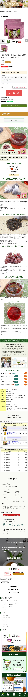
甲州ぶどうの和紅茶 (13, 11)
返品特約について (5, 97)
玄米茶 (4, 607)
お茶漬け (11, 606)
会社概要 (4, 623)
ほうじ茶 (4, 609)
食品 (8, 600)
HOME (1, 11)
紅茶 (7, 11)
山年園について (6, 615)
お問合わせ (5, 620)
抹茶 (3, 606)
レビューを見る (7, 62)
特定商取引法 (5, 626)
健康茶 (4, 603)
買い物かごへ (14, 175)
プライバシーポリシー (4, 582)
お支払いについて (6, 617)
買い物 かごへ (26, 373)
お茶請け (11, 603)
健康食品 (11, 604)
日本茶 (4, 604)
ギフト (15, 600)
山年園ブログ (5, 624)
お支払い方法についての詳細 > (18, 501)
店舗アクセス (5, 619)
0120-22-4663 (15, 589)
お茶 (4, 11)
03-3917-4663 (5, 581)
